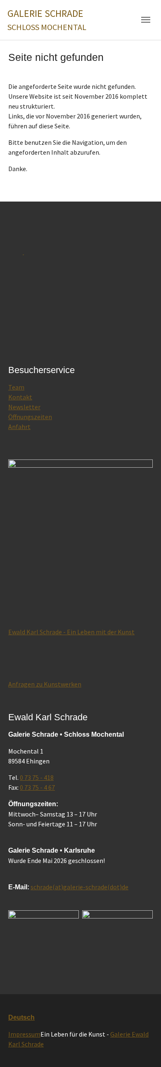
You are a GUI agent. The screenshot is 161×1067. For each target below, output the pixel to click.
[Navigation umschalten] (146, 20)
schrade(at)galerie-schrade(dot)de (79, 887)
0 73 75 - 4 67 (37, 787)
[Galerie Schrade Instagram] (117, 946)
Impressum (24, 1034)
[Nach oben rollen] (143, 1049)
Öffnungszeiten (30, 417)
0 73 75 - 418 (37, 777)
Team (16, 387)
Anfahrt (19, 426)
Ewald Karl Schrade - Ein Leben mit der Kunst (71, 632)
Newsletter (24, 407)
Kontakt (20, 397)
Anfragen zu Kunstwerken (44, 684)
